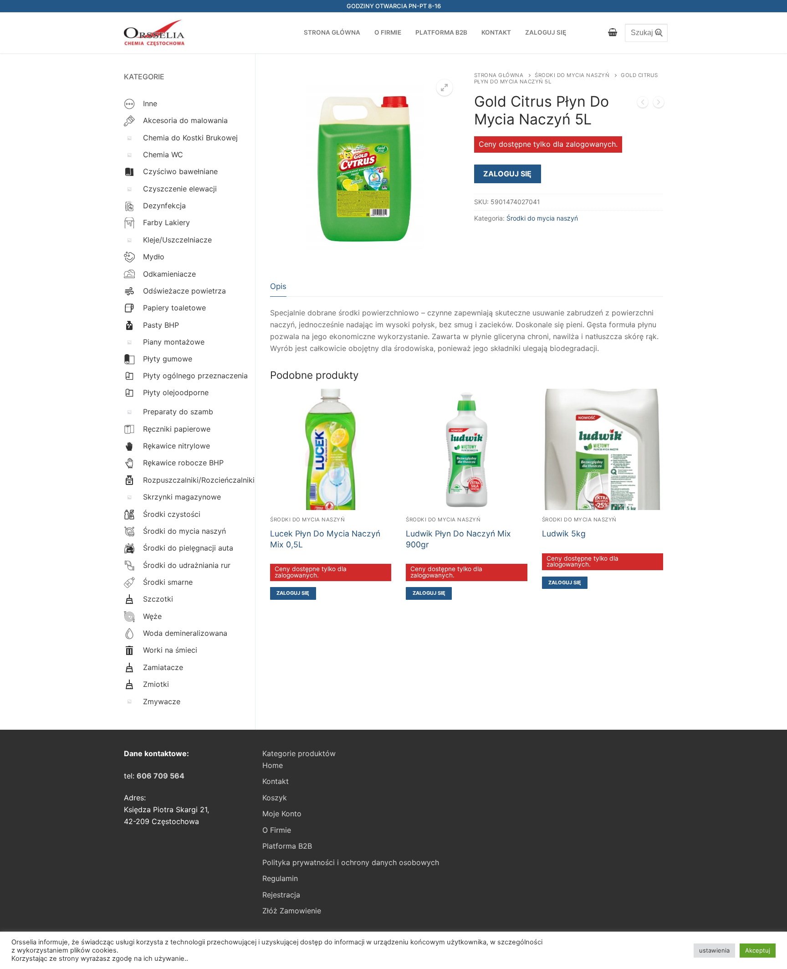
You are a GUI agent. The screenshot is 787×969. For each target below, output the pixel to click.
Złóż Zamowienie (291, 910)
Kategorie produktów (299, 753)
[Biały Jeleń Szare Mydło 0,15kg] (658, 104)
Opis (278, 286)
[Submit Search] (656, 33)
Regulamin (280, 878)
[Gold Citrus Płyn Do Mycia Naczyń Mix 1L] (642, 104)
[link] (160, 775)
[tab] (278, 286)
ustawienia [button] (714, 950)
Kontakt (275, 781)
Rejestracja (281, 894)
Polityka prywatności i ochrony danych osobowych (350, 862)
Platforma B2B (287, 845)
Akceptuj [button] (757, 950)
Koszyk (274, 797)
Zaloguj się (507, 173)
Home (272, 765)
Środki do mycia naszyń (572, 75)
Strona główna (499, 75)
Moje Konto (282, 813)
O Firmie (276, 830)
